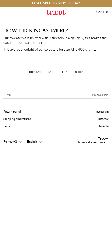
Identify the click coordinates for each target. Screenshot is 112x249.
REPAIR (65, 72)
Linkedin (103, 126)
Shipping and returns (17, 119)
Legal (7, 126)
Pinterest (103, 119)
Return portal (12, 111)
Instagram (102, 111)
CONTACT (36, 72)
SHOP (79, 72)
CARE (51, 72)
